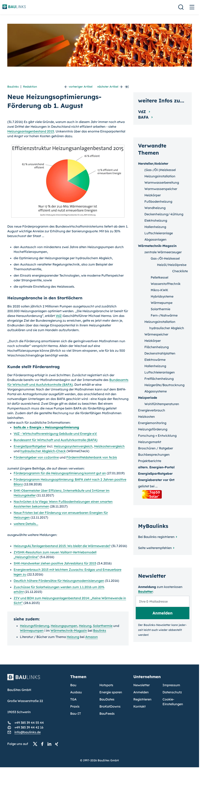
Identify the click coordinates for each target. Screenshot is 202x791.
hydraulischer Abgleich (166, 328)
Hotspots (106, 685)
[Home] (36, 679)
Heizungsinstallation (159, 176)
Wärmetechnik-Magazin (68, 630)
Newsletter (141, 685)
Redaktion (30, 86)
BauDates (106, 699)
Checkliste (180, 271)
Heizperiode (147, 398)
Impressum (171, 685)
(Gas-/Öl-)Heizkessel (160, 170)
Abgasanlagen (155, 239)
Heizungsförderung (34, 626)
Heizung (85, 626)
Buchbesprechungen (154, 454)
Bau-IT (75, 713)
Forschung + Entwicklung (157, 436)
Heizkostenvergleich (109, 446)
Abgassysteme (155, 391)
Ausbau (76, 692)
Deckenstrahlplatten (159, 353)
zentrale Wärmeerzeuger (163, 252)
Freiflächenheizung (159, 379)
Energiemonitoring (152, 423)
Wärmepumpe (161, 303)
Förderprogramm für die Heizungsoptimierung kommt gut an (60, 473)
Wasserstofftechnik (165, 284)
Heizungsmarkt (149, 442)
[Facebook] (43, 744)
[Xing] (57, 744)
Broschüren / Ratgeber (155, 448)
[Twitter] (36, 744)
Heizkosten (146, 417)
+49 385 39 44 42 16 (28, 727)
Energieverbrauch (151, 410)
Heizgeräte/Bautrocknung (164, 385)
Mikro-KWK (159, 290)
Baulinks (13, 86)
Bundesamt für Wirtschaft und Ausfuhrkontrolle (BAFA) (55, 440)
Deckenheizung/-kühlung (163, 214)
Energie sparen (110, 692)
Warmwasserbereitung (161, 182)
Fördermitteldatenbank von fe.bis (91, 457)
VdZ (59, 316)
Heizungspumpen (64, 626)
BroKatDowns (110, 706)
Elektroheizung (155, 220)
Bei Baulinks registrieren (156, 537)
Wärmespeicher (156, 334)
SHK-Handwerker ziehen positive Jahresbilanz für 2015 (55, 563)
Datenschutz (172, 692)
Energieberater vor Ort (156, 480)
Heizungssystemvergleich (73, 446)
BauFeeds (107, 713)
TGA (73, 699)
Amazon (91, 637)
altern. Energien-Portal (156, 467)
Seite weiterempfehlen (155, 548)
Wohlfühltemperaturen (161, 404)
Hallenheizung (155, 227)
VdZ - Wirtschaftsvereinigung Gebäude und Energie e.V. (55, 434)
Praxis (74, 706)
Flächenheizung (156, 347)
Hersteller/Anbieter (153, 163)
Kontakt (139, 706)
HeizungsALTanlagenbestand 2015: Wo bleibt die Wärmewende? (62, 546)
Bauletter (145, 591)
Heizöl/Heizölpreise (171, 265)
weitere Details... (26, 524)
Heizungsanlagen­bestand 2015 (30, 131)
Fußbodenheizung (158, 201)
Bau (73, 685)
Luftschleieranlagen (159, 372)
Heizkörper (152, 195)
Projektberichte (149, 461)
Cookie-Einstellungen (173, 701)
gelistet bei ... (148, 486)
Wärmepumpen (32, 630)
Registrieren (142, 699)
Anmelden (141, 692)
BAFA (144, 117)
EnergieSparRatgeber (30, 446)
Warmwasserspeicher (160, 189)
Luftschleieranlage (158, 233)
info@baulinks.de (27, 732)
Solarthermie (102, 626)
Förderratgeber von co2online (36, 457)
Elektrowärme (155, 360)
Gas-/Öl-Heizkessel (165, 258)
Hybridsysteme (162, 296)
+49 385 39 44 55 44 (29, 723)
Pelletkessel (159, 277)
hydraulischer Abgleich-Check (43, 451)
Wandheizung (155, 208)
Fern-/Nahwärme (164, 315)
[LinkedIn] (50, 744)
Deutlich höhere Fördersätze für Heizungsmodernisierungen (59, 581)
